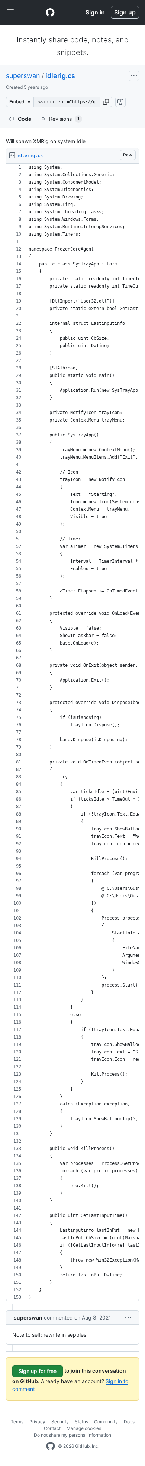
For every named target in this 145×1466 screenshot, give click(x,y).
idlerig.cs (60, 76)
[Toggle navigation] (10, 12)
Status (81, 1421)
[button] (106, 102)
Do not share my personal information (72, 1435)
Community (106, 1421)
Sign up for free (38, 1371)
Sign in (95, 12)
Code (24, 119)
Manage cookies (84, 1428)
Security (60, 1421)
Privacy (37, 1421)
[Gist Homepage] (50, 12)
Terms (17, 1421)
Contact (52, 1428)
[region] (72, 732)
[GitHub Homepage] (50, 1446)
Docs (129, 1421)
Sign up (125, 12)
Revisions (64, 119)
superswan (23, 76)
